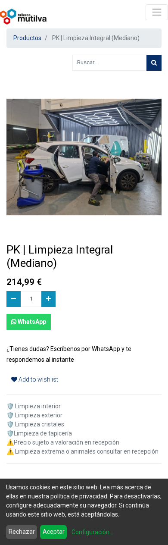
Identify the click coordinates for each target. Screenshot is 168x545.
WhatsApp (31, 321)
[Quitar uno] (13, 299)
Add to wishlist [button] (37, 379)
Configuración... (92, 532)
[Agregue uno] (48, 299)
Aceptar (54, 531)
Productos (27, 37)
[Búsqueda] (154, 63)
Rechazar (22, 531)
